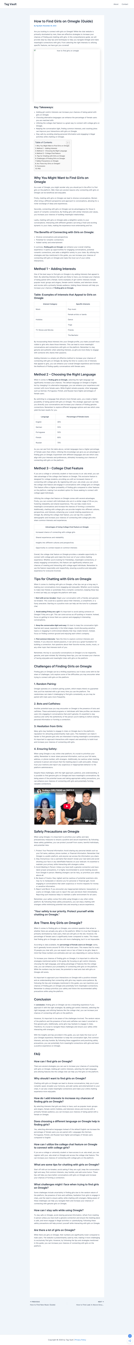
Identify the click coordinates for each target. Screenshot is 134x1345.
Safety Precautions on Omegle (47, 161)
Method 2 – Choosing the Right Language (52, 151)
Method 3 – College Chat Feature (49, 153)
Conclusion (41, 166)
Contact (125, 4)
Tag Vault (10, 4)
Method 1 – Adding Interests (47, 148)
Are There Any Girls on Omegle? (48, 163)
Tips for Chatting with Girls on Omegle (51, 156)
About (116, 4)
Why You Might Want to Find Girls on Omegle (53, 146)
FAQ (39, 168)
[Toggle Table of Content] (67, 142)
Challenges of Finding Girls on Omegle (51, 158)
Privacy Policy (80, 1340)
